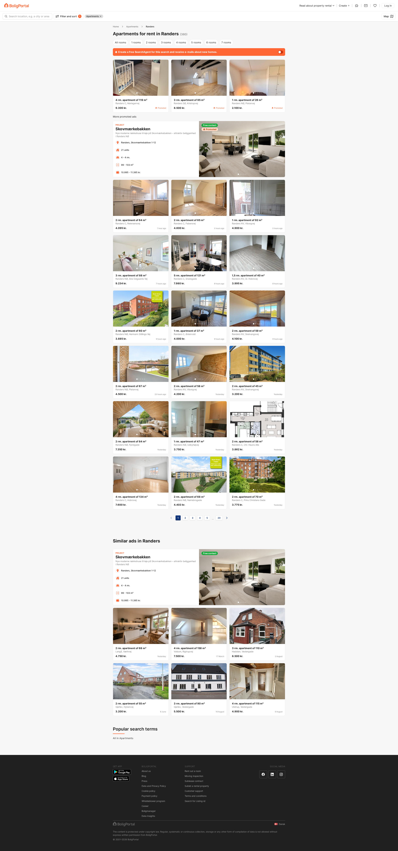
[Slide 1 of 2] (256, 434)
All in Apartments (123, 738)
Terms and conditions (195, 796)
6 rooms (211, 42)
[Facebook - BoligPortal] (263, 774)
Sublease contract (194, 781)
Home (116, 26)
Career (145, 806)
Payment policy (149, 796)
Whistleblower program (153, 801)
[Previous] (171, 517)
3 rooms (166, 42)
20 (219, 518)
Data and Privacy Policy (154, 786)
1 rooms (136, 42)
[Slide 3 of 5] (141, 93)
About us (146, 771)
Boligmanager (149, 811)
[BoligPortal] (16, 5)
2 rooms (151, 42)
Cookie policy (148, 791)
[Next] (226, 517)
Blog (144, 776)
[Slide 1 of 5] (137, 93)
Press (144, 781)
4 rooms (181, 42)
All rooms (120, 42)
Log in (388, 5)
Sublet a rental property (197, 786)
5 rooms (196, 42)
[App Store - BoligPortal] (121, 778)
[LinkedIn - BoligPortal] (272, 774)
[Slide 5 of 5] (144, 93)
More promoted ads (124, 116)
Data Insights (148, 816)
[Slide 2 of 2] (258, 434)
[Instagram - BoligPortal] (281, 774)
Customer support (194, 791)
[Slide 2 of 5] (139, 93)
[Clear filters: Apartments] (101, 16)
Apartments (132, 26)
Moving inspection (194, 776)
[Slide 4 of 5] (142, 93)
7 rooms (226, 42)
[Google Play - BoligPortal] (122, 772)
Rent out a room (193, 771)
